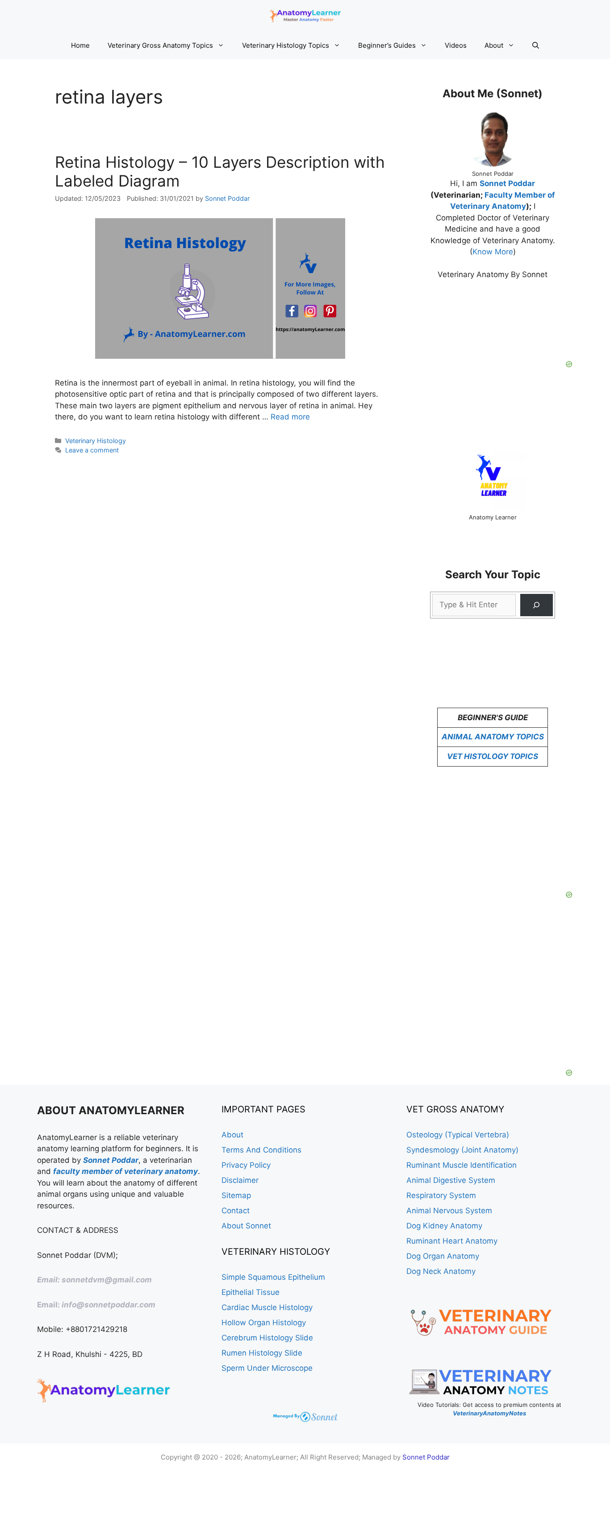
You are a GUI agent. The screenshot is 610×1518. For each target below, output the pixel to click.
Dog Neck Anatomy (441, 1271)
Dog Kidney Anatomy (444, 1225)
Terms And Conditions (261, 1149)
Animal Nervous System (449, 1210)
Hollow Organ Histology (263, 1322)
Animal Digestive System (450, 1180)
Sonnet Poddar (507, 183)
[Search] (536, 605)
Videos (456, 45)
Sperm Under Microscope (267, 1368)
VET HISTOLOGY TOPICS (492, 756)
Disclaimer (240, 1180)
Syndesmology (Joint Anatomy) (462, 1149)
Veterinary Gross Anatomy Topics (160, 45)
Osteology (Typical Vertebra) (457, 1134)
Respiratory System (441, 1195)
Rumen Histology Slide (261, 1352)
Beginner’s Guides (387, 45)
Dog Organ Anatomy (442, 1256)
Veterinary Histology (95, 440)
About (494, 45)
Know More (492, 251)
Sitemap (236, 1195)
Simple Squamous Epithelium (273, 1277)
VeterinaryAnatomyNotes (489, 1413)
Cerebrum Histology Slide (267, 1337)
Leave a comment (92, 450)
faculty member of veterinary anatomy (125, 1171)
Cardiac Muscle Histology (267, 1307)
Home (80, 45)
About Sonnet (246, 1225)
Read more (290, 416)
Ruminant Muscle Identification (461, 1165)
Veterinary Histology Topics (285, 45)
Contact (235, 1210)
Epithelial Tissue (250, 1292)
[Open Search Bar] (535, 45)
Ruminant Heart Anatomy (451, 1240)
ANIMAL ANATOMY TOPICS (493, 736)
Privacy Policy (246, 1165)
